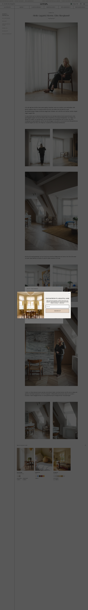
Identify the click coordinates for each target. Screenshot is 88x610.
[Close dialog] (69, 293)
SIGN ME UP (57, 310)
